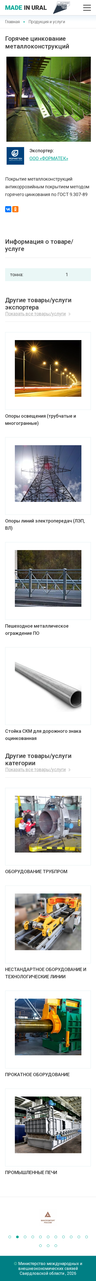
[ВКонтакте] (8, 209)
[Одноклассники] (15, 209)
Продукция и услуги (47, 21)
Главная (12, 21)
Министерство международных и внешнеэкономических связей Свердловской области (50, 1268)
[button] (9, 1237)
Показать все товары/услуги (35, 313)
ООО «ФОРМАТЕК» (48, 158)
